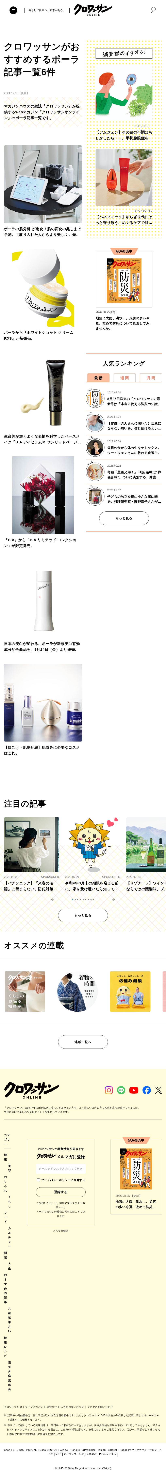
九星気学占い (9, 1320)
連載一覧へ (82, 1042)
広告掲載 (91, 1454)
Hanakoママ (127, 1450)
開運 (5, 1255)
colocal (112, 1450)
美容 (9, 1168)
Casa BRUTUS (48, 1450)
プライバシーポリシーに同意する (63, 1180)
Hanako (75, 1450)
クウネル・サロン (147, 1450)
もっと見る (124, 518)
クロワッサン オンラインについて (24, 1407)
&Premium (88, 1450)
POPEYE (31, 1450)
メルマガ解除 (60, 1230)
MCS (58, 1454)
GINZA (64, 1450)
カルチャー (9, 1237)
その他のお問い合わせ (100, 1407)
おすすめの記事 (5, 1288)
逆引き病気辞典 (9, 1376)
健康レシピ (5, 1346)
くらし (9, 1201)
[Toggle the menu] (13, 10)
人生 (9, 1266)
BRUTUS (18, 1450)
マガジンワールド (74, 1454)
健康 (5, 1157)
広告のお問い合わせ (72, 1407)
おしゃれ (5, 1183)
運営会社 (52, 1407)
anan (7, 1450)
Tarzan (102, 1450)
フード (5, 1217)
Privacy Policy (107, 1454)
